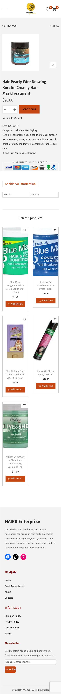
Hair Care (19, 130)
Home (8, 580)
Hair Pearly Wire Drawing (23, 153)
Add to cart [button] (16, 303)
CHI (10, 135)
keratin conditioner (12, 144)
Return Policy (12, 621)
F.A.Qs (8, 633)
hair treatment (9, 139)
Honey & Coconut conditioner (34, 139)
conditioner (18, 135)
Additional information (20, 184)
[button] (12, 118)
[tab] (30, 184)
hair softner (50, 135)
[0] (48, 9)
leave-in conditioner (33, 144)
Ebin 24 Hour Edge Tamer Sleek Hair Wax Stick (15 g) (15, 374)
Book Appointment (14, 586)
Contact (9, 598)
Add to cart (29, 109)
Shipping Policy (13, 616)
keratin (53, 139)
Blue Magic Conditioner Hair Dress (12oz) (45, 285)
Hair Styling (31, 130)
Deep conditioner (34, 135)
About (8, 592)
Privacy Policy (12, 627)
